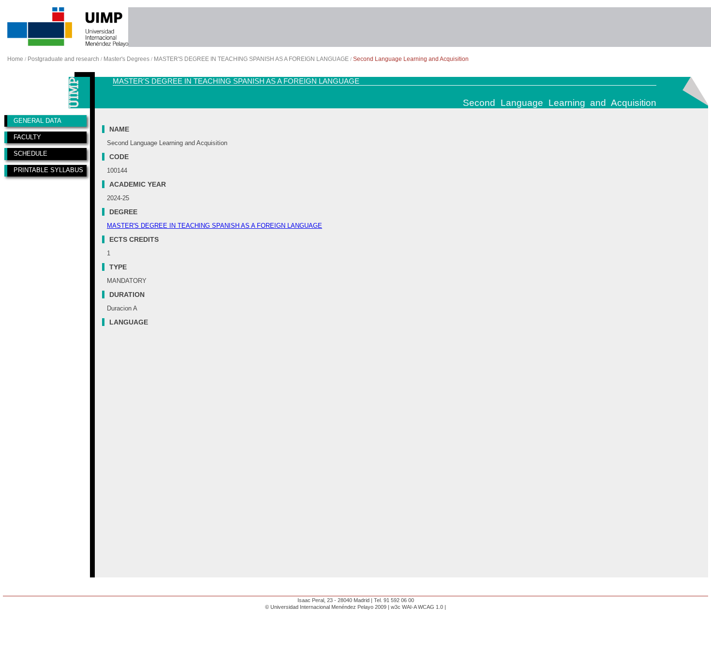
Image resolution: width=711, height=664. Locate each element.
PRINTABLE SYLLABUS (48, 170)
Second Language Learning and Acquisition (411, 59)
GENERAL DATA (37, 120)
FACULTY (27, 137)
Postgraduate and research (63, 59)
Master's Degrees (126, 59)
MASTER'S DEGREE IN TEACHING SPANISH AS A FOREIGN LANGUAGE (251, 59)
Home (15, 59)
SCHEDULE (30, 153)
